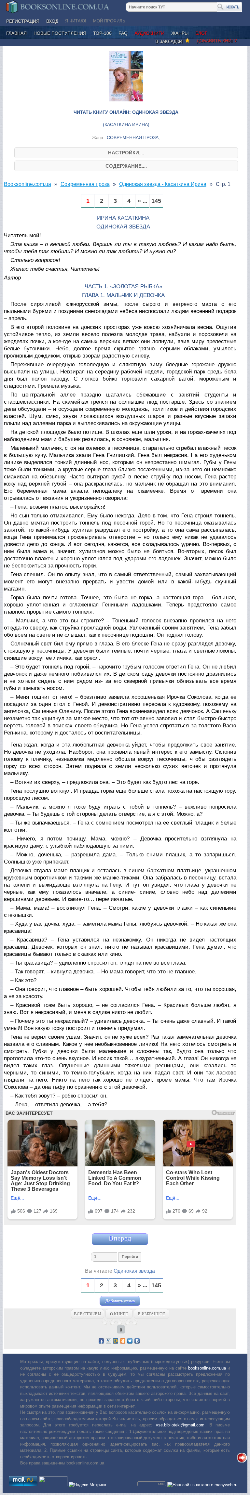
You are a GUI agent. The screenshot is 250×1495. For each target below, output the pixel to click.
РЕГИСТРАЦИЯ (22, 21)
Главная (16, 33)
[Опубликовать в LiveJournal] (108, 1341)
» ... (142, 201)
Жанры (179, 33)
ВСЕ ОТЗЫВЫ (87, 1313)
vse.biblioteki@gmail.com (180, 1425)
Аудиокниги (149, 33)
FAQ (123, 33)
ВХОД (52, 21)
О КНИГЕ (119, 1313)
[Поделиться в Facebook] (101, 1341)
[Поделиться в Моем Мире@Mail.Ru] (115, 1341)
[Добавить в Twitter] (129, 1341)
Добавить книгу (217, 40)
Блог (201, 33)
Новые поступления (60, 33)
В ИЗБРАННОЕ (151, 1313)
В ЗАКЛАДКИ (170, 41)
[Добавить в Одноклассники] (122, 1341)
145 (156, 201)
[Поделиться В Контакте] (137, 1341)
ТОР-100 (102, 33)
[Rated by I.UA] (53, 1484)
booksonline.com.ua (207, 1368)
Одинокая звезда (134, 1271)
